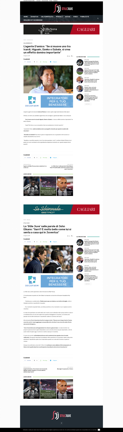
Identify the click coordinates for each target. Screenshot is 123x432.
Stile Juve (31, 188)
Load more (87, 104)
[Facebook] (61, 423)
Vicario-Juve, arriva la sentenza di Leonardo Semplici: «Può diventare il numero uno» (91, 89)
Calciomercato (30, 39)
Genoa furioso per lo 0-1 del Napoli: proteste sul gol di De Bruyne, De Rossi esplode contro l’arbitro (48, 192)
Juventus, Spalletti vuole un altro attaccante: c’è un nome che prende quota (65, 193)
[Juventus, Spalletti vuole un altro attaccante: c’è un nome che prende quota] (65, 186)
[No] (121, 430)
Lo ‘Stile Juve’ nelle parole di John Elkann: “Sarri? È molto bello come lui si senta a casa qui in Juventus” (61, 167)
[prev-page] (24, 198)
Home (24, 39)
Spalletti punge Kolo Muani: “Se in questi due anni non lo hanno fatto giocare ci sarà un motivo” (31, 192)
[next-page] (27, 198)
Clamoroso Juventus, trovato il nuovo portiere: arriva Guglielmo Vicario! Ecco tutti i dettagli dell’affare (91, 98)
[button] (98, 18)
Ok (99, 429)
